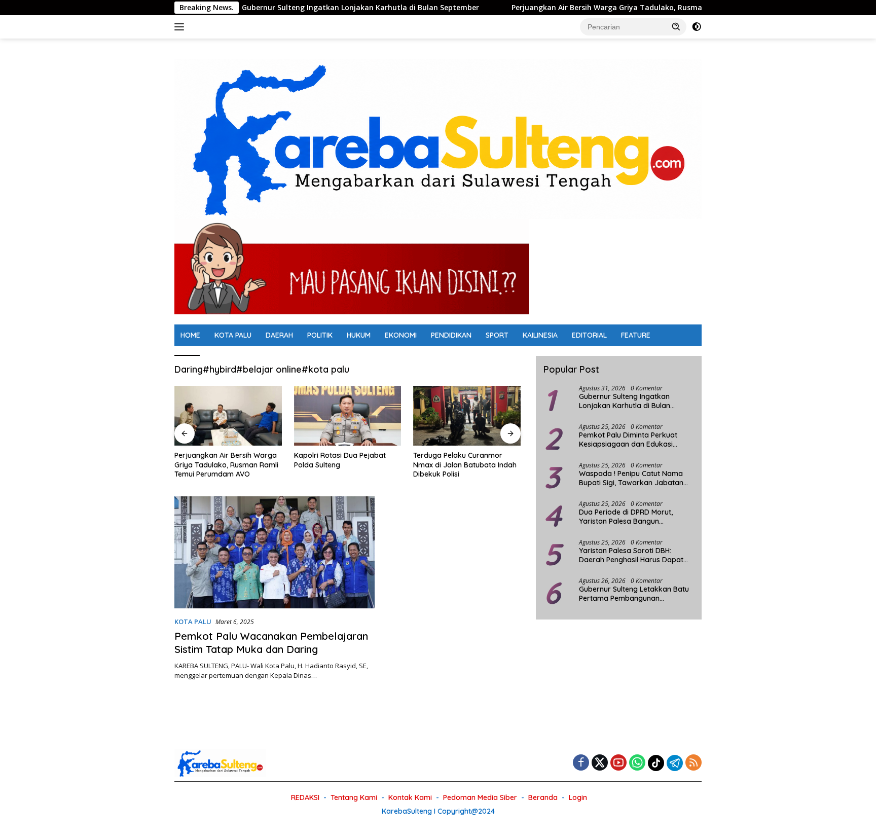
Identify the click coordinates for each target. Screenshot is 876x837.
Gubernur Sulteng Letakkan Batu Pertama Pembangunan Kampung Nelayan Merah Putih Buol (634, 594)
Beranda (543, 797)
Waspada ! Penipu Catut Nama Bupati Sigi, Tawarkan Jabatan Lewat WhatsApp (631, 478)
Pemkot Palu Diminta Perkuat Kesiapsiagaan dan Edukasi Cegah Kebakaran (628, 439)
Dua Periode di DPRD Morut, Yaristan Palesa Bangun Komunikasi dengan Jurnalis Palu (634, 516)
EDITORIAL (589, 335)
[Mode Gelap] (696, 26)
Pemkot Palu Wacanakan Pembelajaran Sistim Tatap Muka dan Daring (271, 643)
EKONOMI (401, 335)
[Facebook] (581, 763)
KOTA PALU (232, 335)
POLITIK (320, 335)
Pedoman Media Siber (480, 797)
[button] (676, 26)
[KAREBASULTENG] (438, 138)
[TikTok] (656, 763)
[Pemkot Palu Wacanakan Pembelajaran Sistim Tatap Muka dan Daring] (274, 552)
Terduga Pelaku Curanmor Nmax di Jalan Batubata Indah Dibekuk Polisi (465, 464)
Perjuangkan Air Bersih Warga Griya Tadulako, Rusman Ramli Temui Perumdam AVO (621, 7)
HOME (190, 335)
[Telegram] (675, 763)
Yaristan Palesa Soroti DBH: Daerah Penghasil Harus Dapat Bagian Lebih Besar (631, 555)
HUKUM (359, 335)
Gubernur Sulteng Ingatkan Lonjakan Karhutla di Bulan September (320, 7)
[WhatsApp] (637, 763)
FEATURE (635, 335)
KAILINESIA (540, 335)
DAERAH (279, 335)
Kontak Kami (410, 797)
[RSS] (693, 763)
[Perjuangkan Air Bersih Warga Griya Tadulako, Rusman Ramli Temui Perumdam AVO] (228, 416)
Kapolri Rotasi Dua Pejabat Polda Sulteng (340, 460)
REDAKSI (305, 797)
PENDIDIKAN (451, 335)
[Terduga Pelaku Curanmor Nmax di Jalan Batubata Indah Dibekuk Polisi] (467, 416)
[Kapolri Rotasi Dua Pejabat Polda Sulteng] (348, 416)
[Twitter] (600, 763)
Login (578, 797)
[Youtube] (618, 763)
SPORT (497, 335)
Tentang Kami (354, 797)
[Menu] (181, 26)
